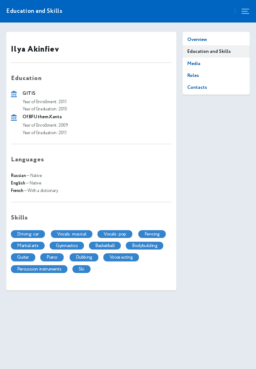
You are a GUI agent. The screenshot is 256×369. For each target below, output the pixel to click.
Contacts (197, 87)
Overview (197, 39)
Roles (193, 75)
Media (193, 63)
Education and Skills (209, 51)
